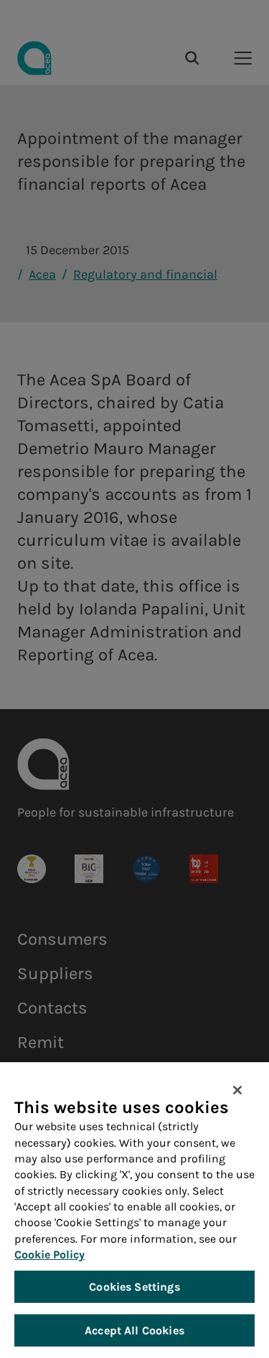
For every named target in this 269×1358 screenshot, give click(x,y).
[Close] (237, 1090)
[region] (134, 1210)
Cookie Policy (49, 1254)
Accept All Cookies (134, 1330)
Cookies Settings (134, 1287)
